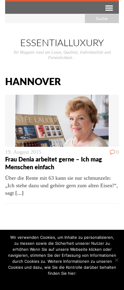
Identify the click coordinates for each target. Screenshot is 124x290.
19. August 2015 (23, 152)
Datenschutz (66, 281)
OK (48, 281)
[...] (19, 193)
